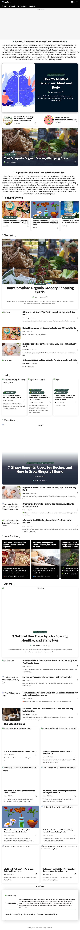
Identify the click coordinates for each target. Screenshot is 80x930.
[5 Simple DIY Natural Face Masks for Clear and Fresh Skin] (11, 365)
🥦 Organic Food (10, 154)
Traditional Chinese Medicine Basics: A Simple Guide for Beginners (14, 545)
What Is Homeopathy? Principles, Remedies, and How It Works (45, 222)
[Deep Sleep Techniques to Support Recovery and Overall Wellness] (45, 557)
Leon (52, 92)
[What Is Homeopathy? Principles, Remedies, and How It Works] (45, 209)
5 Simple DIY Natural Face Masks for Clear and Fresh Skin (49, 360)
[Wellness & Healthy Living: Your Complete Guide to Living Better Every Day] (8, 120)
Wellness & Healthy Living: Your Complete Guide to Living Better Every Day (23, 118)
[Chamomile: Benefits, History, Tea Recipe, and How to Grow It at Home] (11, 509)
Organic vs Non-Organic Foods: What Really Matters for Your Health (39, 397)
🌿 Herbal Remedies (10, 217)
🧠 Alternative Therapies (42, 217)
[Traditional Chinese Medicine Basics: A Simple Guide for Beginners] (16, 557)
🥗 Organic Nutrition (36, 392)
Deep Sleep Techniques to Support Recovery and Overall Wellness (44, 545)
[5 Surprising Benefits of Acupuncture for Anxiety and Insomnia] (59, 777)
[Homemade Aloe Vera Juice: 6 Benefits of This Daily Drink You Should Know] (11, 665)
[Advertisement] (40, 25)
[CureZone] (6, 2)
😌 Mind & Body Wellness (55, 75)
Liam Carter (25, 349)
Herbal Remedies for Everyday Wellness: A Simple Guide (49, 328)
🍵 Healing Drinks (68, 217)
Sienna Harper (26, 318)
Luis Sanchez (32, 402)
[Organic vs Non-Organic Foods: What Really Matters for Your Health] (40, 385)
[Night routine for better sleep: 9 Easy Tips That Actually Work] (11, 349)
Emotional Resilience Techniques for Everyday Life (47, 677)
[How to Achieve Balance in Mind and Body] (18, 87)
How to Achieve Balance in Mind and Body (56, 83)
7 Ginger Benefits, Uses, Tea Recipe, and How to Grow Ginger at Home (65, 397)
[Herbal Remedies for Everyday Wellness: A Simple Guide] (16, 209)
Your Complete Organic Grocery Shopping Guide (36, 158)
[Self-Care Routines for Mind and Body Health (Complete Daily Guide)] (59, 817)
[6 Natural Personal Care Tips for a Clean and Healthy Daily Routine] (11, 714)
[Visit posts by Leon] (49, 92)
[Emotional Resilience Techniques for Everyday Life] (49, 120)
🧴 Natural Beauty (40, 632)
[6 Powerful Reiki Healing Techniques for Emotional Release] (11, 525)
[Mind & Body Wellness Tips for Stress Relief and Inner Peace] (20, 856)
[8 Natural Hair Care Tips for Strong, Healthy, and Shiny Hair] (11, 317)
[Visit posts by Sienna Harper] (31, 646)
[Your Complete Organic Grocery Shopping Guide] (40, 147)
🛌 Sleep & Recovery (38, 576)
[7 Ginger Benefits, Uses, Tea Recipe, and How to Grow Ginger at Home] (65, 385)
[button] (67, 2)
